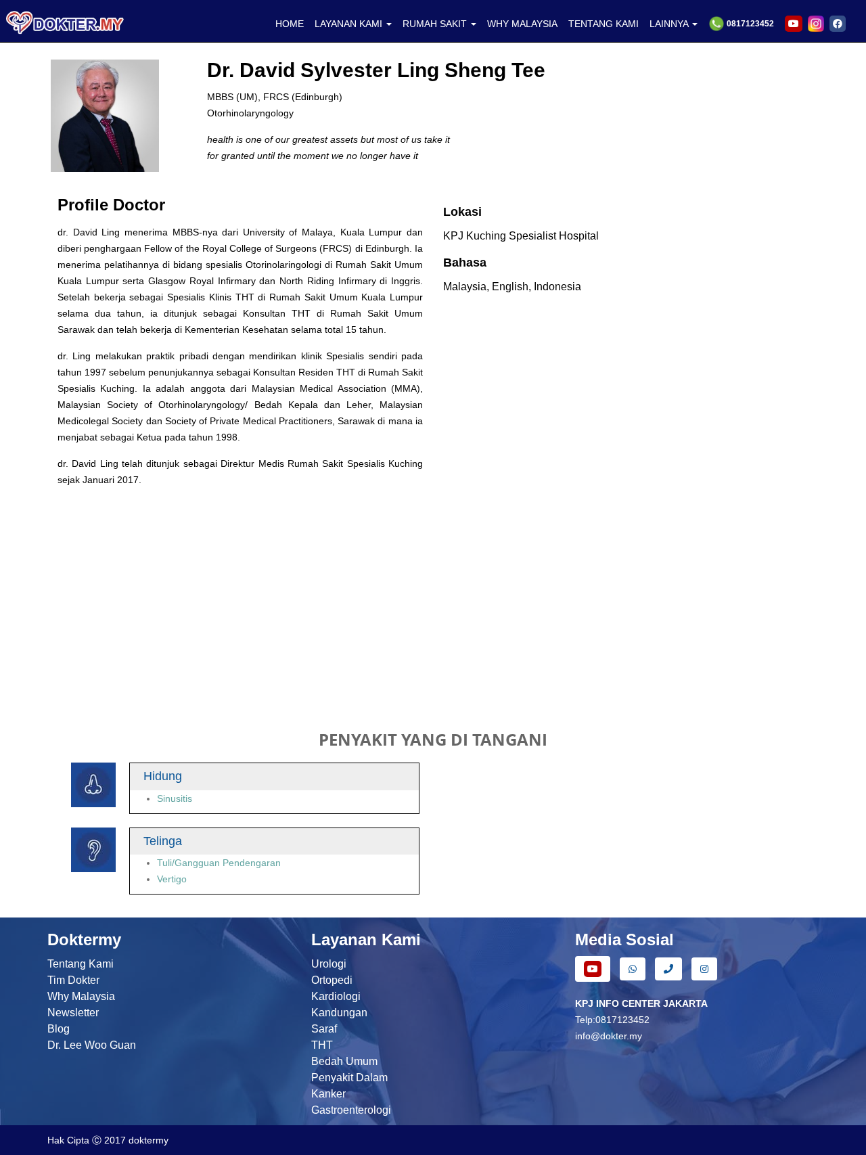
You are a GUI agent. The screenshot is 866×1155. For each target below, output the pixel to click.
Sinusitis (174, 798)
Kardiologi (336, 996)
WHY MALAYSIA (522, 23)
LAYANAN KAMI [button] (350, 23)
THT (322, 1045)
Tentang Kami (80, 964)
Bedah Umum (344, 1061)
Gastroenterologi (351, 1110)
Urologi (328, 964)
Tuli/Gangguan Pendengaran (219, 862)
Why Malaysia (81, 996)
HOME (289, 23)
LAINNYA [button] (670, 23)
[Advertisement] (433, 599)
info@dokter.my (608, 1036)
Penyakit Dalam (349, 1077)
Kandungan (339, 1012)
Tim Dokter (73, 980)
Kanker (328, 1094)
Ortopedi (331, 980)
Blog (58, 1029)
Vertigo (172, 879)
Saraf (324, 1029)
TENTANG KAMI (603, 23)
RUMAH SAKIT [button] (436, 23)
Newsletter (73, 1012)
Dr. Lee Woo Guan (91, 1045)
